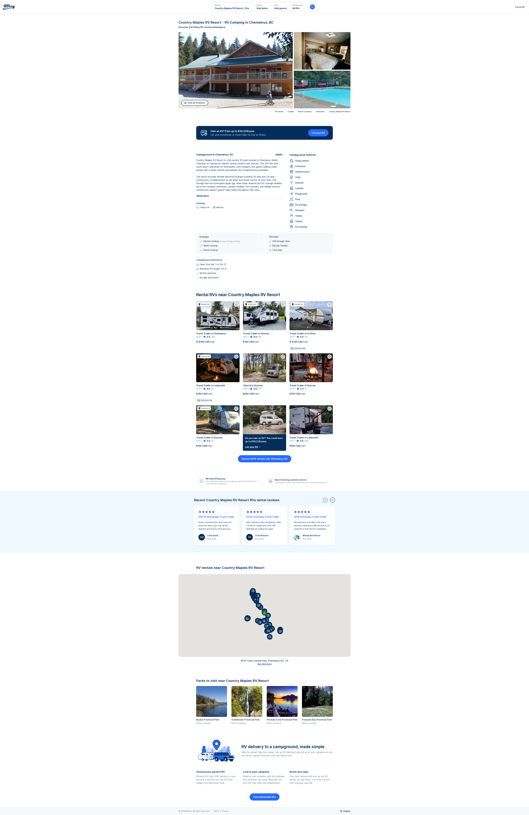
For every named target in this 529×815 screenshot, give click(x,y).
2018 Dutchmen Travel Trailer (310, 516)
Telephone (204, 207)
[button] (232, 7)
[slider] (206, 336)
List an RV (520, 7)
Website (220, 207)
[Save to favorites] (236, 304)
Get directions (264, 664)
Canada (291, 112)
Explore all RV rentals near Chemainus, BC (264, 458)
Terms (216, 811)
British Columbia (304, 112)
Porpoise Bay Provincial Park (317, 719)
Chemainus (320, 112)
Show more (202, 195)
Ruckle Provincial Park (207, 719)
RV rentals (279, 112)
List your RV (318, 132)
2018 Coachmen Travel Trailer (262, 516)
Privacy (225, 811)
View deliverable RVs (264, 797)
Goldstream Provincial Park (245, 719)
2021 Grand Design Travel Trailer (216, 516)
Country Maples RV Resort (339, 112)
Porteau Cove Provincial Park (282, 719)
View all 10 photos (196, 103)
